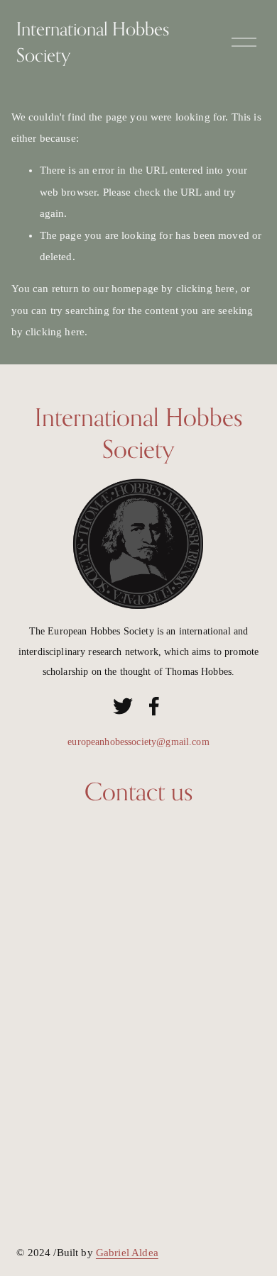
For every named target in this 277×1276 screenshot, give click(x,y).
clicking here (205, 288)
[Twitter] (123, 706)
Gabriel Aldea (127, 1252)
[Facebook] (154, 706)
